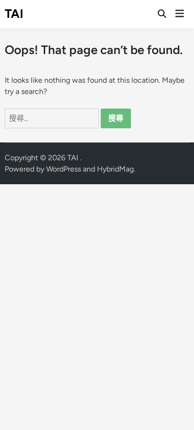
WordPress (63, 168)
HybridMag (115, 168)
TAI (14, 13)
